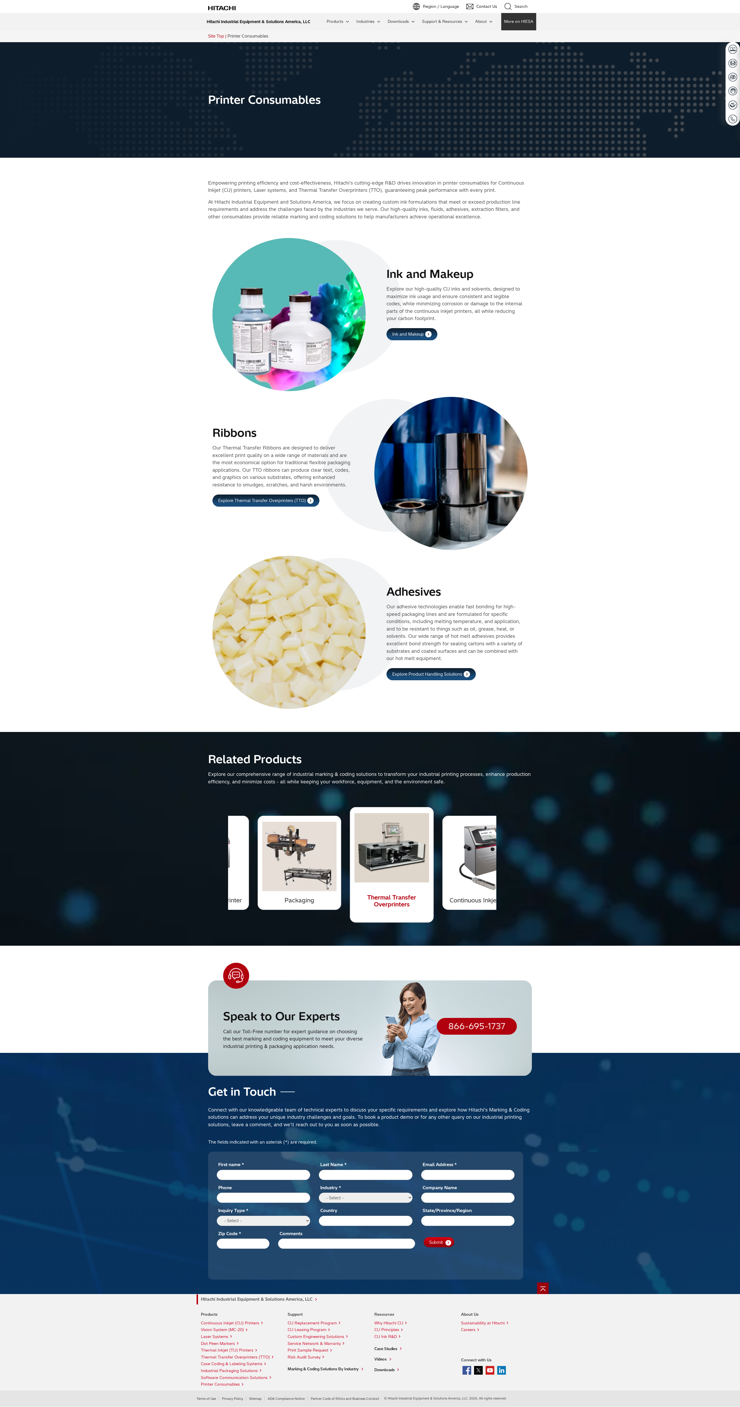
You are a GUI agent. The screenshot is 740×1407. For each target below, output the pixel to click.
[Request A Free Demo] (732, 49)
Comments (291, 1233)
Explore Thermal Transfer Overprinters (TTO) (262, 500)
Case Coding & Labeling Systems (231, 1363)
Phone (225, 1187)
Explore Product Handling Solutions (427, 674)
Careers (468, 1329)
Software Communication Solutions (234, 1377)
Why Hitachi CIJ (388, 1323)
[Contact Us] (732, 119)
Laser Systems (214, 1336)
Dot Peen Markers (218, 1343)
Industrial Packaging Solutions (229, 1370)
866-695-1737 (476, 1026)
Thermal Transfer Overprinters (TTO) (235, 1357)
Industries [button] (365, 21)
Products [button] (335, 21)
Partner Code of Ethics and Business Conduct (345, 1399)
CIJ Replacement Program (312, 1323)
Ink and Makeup (408, 334)
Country (328, 1210)
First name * (231, 1164)
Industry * (330, 1187)
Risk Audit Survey (304, 1357)
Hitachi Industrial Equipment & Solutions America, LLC (256, 1299)
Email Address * (440, 1164)
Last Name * (333, 1164)
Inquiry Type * (233, 1210)
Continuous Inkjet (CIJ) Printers (230, 1323)
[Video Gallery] (732, 77)
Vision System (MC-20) (222, 1329)
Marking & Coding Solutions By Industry (323, 1369)
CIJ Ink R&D (385, 1336)
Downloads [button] (398, 21)
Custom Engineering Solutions (316, 1336)
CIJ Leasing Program (307, 1329)
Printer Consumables (220, 1384)
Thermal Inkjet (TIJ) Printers (227, 1350)
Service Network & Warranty (314, 1343)
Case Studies (385, 1348)
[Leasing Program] (732, 105)
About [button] (481, 21)
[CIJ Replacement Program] (732, 91)
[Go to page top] (543, 1288)
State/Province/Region (447, 1210)
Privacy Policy (232, 1399)
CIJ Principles (386, 1329)
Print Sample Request (308, 1350)
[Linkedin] (501, 1369)
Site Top (216, 36)
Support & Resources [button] (442, 21)
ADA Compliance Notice (286, 1399)
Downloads (384, 1369)
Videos (380, 1359)
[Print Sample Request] (732, 63)
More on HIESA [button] (518, 21)
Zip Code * (229, 1233)
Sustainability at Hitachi (483, 1323)
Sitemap (255, 1399)
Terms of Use (206, 1399)
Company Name (440, 1187)
